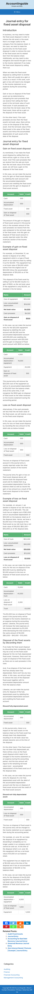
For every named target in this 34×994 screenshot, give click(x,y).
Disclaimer (11, 990)
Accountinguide (17, 3)
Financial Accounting (11, 975)
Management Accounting (13, 978)
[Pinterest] (6, 926)
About (29, 988)
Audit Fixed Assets (15, 934)
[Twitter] (13, 923)
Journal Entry (13, 936)
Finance (7, 972)
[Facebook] (6, 923)
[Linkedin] (27, 923)
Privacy (18, 990)
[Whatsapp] (13, 926)
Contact (4, 990)
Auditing (7, 969)
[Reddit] (20, 923)
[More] (20, 926)
